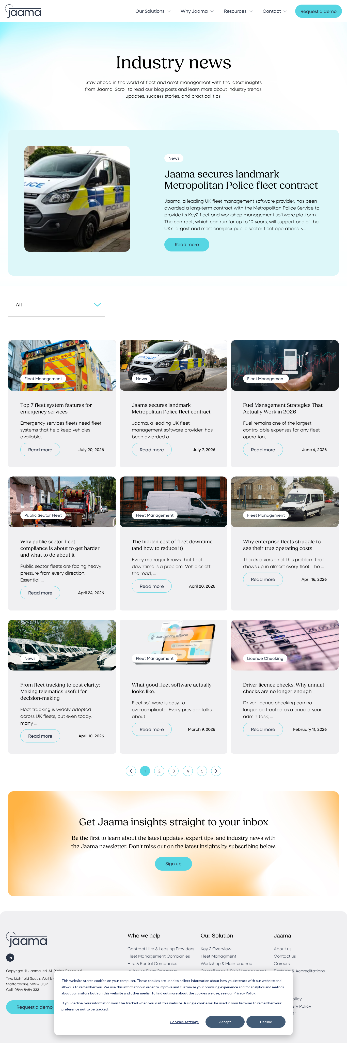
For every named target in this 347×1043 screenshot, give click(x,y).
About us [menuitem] (283, 948)
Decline (266, 1022)
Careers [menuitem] (282, 963)
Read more (187, 244)
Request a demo (319, 11)
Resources (235, 11)
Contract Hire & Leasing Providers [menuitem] (161, 948)
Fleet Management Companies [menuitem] (159, 956)
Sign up (173, 863)
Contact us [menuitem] (285, 956)
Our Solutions (149, 11)
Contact (272, 11)
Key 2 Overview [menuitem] (216, 948)
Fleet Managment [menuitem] (218, 956)
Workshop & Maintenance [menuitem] (226, 963)
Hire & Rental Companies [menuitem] (152, 963)
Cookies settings (184, 1022)
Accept (225, 1022)
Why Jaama (194, 11)
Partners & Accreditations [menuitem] (299, 970)
